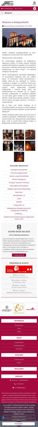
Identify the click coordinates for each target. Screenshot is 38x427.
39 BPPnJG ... (19, 214)
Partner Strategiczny (19, 179)
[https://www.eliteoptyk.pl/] (19, 308)
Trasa (19, 328)
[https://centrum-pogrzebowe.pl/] (6, 308)
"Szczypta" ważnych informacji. (19, 183)
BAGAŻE (19, 202)
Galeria (19, 362)
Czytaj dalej (18, 255)
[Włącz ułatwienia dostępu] (35, 8)
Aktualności (8, 13)
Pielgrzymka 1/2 (19, 205)
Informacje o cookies (19, 420)
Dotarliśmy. (19, 192)
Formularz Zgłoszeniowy (19, 173)
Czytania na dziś (19, 359)
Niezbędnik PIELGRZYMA (19, 170)
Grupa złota (19, 349)
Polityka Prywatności (19, 416)
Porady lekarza (19, 325)
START (19, 199)
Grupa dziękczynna (19, 345)
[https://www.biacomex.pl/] (31, 308)
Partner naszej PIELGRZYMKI (19, 176)
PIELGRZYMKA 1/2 (19, 195)
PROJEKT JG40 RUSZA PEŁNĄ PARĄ (19, 189)
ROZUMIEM (18, 424)
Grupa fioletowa (19, 342)
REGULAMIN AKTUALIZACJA (19, 186)
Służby (19, 332)
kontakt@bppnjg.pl (8, 8)
